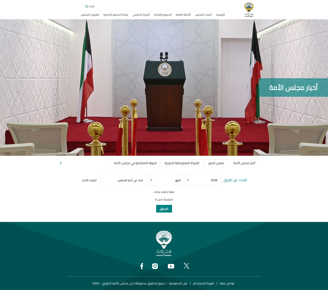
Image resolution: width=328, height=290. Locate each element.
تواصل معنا (227, 283)
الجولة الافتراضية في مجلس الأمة (135, 163)
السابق (164, 209)
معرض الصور (216, 163)
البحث (91, 6)
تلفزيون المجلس (90, 14)
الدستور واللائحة (163, 14)
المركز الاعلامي (141, 14)
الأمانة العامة (183, 14)
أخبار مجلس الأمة (244, 163)
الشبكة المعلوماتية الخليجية (182, 163)
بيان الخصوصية (178, 283)
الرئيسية (220, 14)
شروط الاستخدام (203, 283)
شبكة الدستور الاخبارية (115, 14)
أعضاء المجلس (203, 14)
